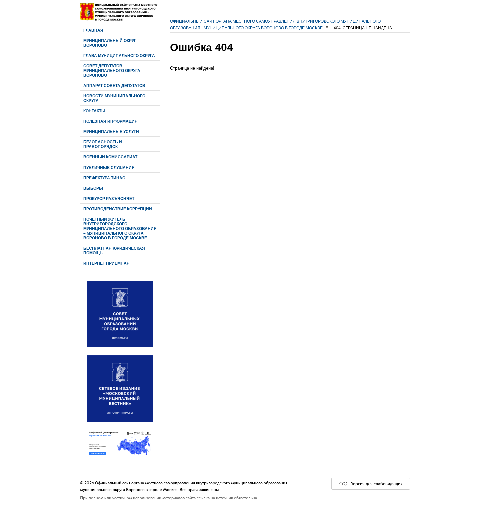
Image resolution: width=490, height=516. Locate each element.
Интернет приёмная (106, 263)
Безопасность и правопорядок (102, 144)
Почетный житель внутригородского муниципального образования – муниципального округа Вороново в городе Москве (120, 228)
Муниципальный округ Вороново (109, 42)
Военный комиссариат (110, 157)
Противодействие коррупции (117, 209)
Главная (93, 30)
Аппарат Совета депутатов (114, 85)
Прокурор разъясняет (108, 198)
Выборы (93, 188)
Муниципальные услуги (111, 131)
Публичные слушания (109, 167)
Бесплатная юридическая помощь (114, 250)
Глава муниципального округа (119, 55)
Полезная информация (110, 121)
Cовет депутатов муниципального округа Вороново (111, 70)
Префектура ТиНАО (104, 178)
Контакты (94, 111)
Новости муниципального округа (114, 98)
